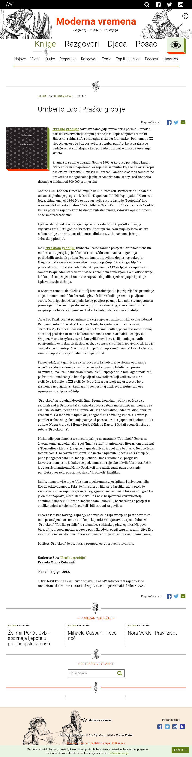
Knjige (45, 43)
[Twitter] (169, 5)
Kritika (42, 96)
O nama (71, 743)
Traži (119, 673)
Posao (147, 43)
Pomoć (83, 743)
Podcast (151, 59)
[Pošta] (183, 121)
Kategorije (175, 44)
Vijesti (35, 59)
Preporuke (67, 59)
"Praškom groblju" (60, 248)
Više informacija (119, 753)
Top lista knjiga (128, 59)
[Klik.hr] (182, 727)
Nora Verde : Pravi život (152, 633)
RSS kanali (118, 743)
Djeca (117, 43)
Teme (106, 59)
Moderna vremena (96, 21)
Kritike (50, 59)
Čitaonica (170, 59)
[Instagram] (181, 5)
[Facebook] (158, 5)
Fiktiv (129, 735)
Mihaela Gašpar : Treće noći (92, 635)
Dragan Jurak (63, 96)
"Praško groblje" (65, 129)
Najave (20, 59)
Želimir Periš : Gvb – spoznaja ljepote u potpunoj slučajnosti (29, 638)
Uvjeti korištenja (100, 743)
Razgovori (81, 43)
